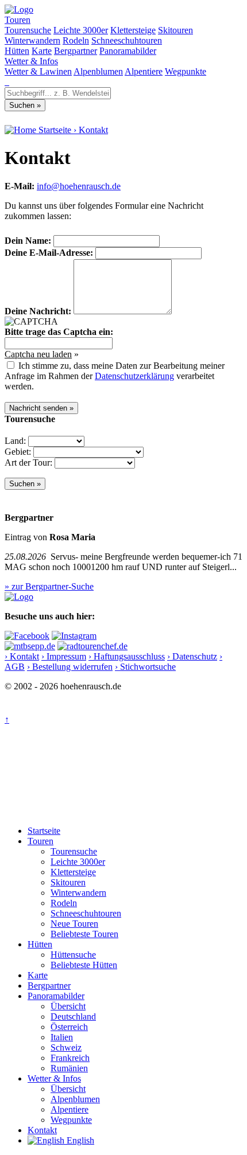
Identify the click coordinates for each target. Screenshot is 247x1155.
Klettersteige (133, 30)
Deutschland (73, 1016)
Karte (42, 51)
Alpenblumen (98, 71)
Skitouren (175, 30)
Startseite (44, 831)
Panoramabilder (127, 51)
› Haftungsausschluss (126, 656)
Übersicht (68, 1006)
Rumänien (69, 1068)
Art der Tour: (28, 462)
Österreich (69, 1027)
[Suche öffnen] (6, 82)
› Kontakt (22, 656)
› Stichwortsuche (145, 667)
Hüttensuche (73, 954)
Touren (17, 20)
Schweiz (66, 1047)
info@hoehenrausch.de (79, 186)
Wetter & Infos (31, 61)
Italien (62, 1037)
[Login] (8, 82)
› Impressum (63, 656)
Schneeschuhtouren (126, 40)
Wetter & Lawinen (38, 71)
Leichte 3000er (80, 30)
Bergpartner (75, 51)
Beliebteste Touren (84, 934)
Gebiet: (18, 451)
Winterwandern (32, 40)
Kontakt (93, 130)
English (79, 1140)
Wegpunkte (185, 71)
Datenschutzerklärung (134, 376)
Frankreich (70, 1058)
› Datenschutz (192, 656)
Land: (15, 441)
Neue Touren (74, 923)
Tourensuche (28, 30)
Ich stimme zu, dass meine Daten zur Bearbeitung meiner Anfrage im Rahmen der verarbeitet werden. (115, 376)
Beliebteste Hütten (84, 965)
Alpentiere (144, 71)
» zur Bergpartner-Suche (49, 586)
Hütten (17, 51)
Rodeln (76, 40)
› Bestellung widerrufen (70, 667)
